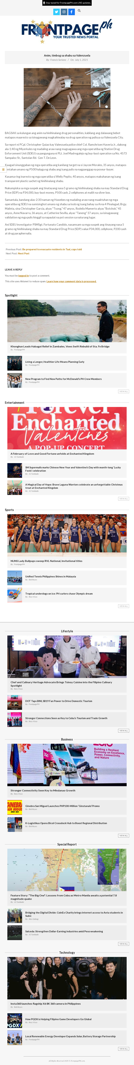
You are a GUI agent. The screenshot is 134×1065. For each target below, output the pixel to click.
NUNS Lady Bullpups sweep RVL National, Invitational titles (46, 560)
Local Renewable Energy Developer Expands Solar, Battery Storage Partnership (70, 1036)
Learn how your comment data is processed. (71, 281)
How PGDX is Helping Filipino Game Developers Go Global (58, 1019)
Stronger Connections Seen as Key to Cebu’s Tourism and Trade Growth (66, 718)
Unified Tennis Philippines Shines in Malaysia (50, 576)
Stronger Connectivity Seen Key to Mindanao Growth (43, 790)
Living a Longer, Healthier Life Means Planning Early (54, 361)
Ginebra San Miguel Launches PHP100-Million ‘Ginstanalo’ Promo (62, 805)
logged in (23, 275)
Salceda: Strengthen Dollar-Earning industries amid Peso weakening (64, 931)
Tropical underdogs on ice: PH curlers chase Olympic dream (59, 593)
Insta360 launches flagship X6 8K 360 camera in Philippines (46, 1003)
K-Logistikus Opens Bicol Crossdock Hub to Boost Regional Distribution (66, 823)
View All (123, 391)
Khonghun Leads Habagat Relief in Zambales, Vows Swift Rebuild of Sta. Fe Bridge (60, 346)
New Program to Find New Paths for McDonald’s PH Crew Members (63, 378)
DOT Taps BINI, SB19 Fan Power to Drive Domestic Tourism (58, 700)
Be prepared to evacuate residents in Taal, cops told (52, 249)
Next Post (23, 253)
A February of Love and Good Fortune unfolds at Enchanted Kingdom (52, 453)
